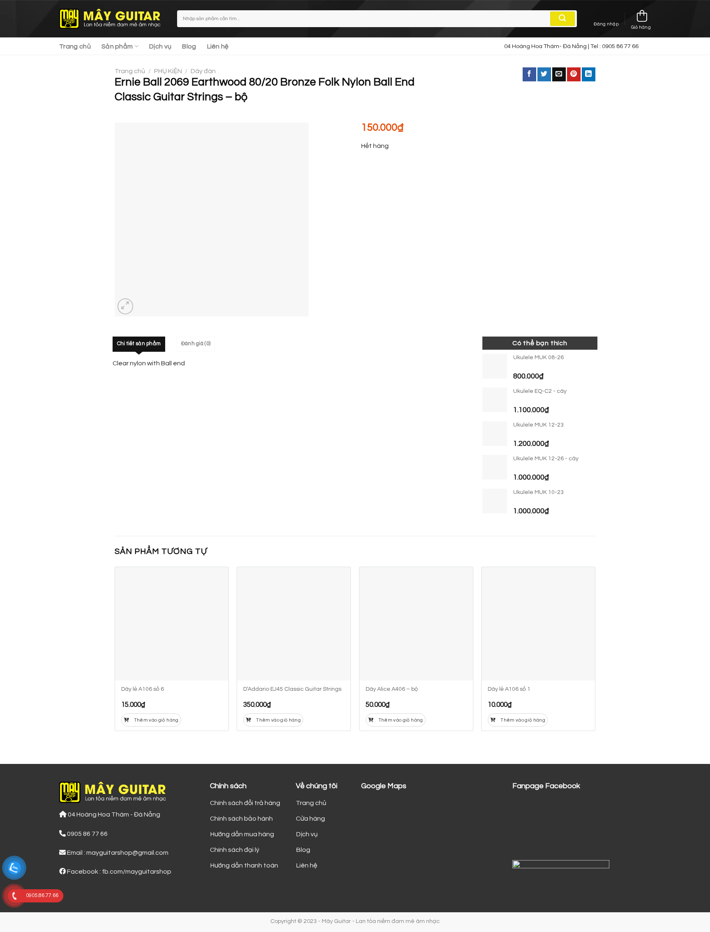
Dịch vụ (160, 46)
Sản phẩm (117, 46)
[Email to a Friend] (559, 74)
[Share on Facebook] (529, 74)
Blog (189, 46)
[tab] (139, 344)
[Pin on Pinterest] (574, 74)
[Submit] (562, 19)
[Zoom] (126, 306)
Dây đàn (203, 71)
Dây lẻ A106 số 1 (509, 689)
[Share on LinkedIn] (588, 74)
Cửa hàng (310, 818)
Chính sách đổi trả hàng (245, 803)
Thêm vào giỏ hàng (156, 720)
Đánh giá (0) (195, 343)
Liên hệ (218, 46)
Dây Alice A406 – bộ (392, 689)
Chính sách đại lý (234, 850)
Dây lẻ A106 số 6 (142, 689)
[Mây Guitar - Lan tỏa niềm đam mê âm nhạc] (112, 19)
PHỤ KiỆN (168, 71)
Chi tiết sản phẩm (139, 343)
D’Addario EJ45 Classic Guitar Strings (292, 689)
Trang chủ (75, 46)
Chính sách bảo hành (241, 818)
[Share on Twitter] (544, 74)
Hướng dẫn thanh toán (244, 865)
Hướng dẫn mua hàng (242, 834)
